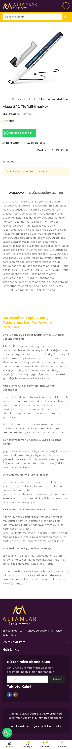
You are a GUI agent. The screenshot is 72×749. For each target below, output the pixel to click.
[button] (7, 733)
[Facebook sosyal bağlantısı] (48, 150)
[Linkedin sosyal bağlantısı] (62, 150)
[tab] (16, 192)
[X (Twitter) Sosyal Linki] (52, 150)
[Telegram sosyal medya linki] (67, 150)
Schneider (9, 161)
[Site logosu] (20, 5)
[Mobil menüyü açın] (66, 6)
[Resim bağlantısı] (19, 615)
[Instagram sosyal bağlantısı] (15, 694)
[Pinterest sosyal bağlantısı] (57, 150)
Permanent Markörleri (55, 99)
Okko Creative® (52, 713)
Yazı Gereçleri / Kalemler (22, 99)
